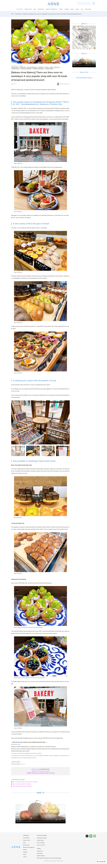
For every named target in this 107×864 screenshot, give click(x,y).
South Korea (41, 9)
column (77, 9)
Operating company (42, 838)
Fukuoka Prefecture (49, 68)
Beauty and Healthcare (51, 9)
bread (51, 67)
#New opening (42, 771)
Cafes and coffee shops (31, 67)
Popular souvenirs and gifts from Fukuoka (21, 784)
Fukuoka (20, 66)
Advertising (39, 853)
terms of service (41, 845)
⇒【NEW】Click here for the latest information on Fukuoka (40, 773)
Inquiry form (40, 851)
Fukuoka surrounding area (26, 68)
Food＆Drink (19, 9)
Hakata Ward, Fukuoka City (38, 68)
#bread (47, 771)
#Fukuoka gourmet (36, 769)
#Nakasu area (35, 771)
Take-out (46, 67)
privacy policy (40, 840)
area (82, 9)
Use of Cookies (40, 842)
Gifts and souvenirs (15, 68)
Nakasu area (56, 67)
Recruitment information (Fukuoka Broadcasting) (49, 858)
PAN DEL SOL (22, 67)
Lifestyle (67, 9)
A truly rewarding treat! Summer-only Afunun (22, 786)
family (72, 9)
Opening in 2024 (15, 67)
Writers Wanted (41, 855)
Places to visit (28, 9)
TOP (12, 14)
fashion (61, 9)
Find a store (88, 9)
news (34, 9)
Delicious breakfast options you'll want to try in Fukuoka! (25, 781)
